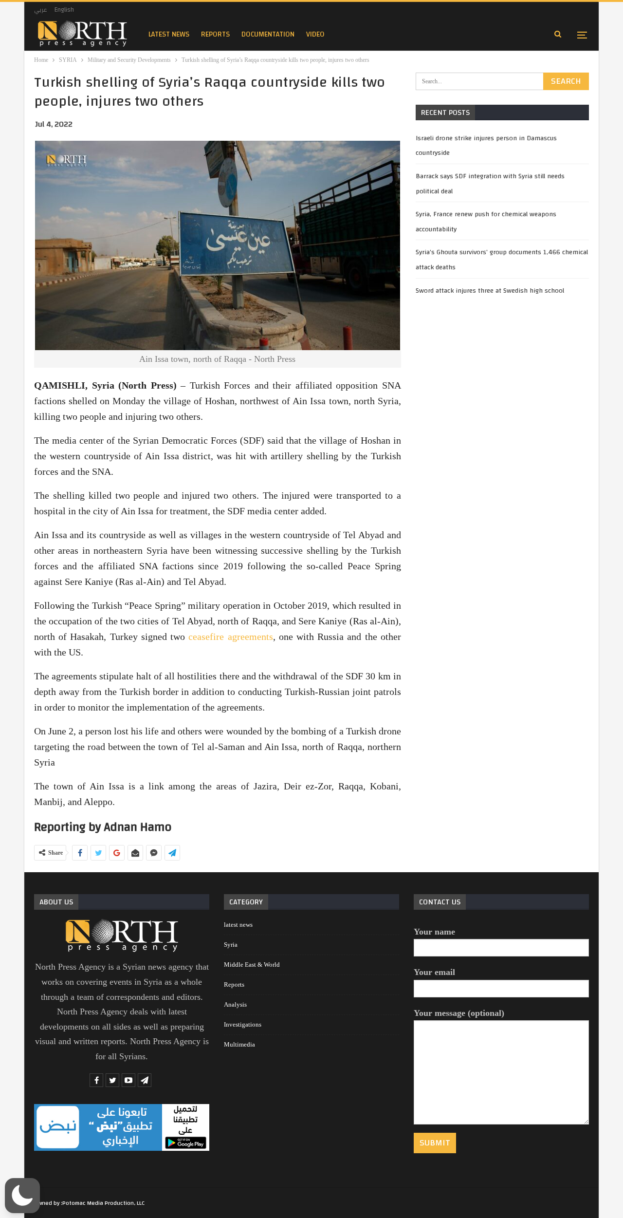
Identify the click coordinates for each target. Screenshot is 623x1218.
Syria (231, 944)
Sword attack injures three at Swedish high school (490, 290)
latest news (168, 34)
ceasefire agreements (230, 636)
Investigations (242, 1024)
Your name (434, 932)
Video (315, 34)
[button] (22, 1195)
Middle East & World (252, 964)
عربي (40, 10)
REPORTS (215, 34)
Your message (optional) (459, 1013)
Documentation (267, 34)
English (64, 10)
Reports (234, 984)
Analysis (235, 1004)
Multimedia (239, 1044)
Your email (434, 972)
